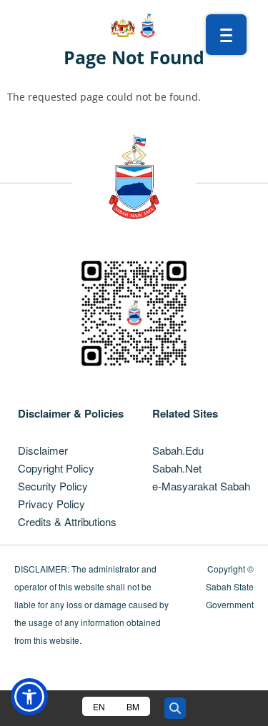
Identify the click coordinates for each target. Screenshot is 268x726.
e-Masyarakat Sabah (201, 485)
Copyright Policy (56, 467)
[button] (29, 697)
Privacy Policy (51, 503)
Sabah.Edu (178, 450)
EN (99, 706)
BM (132, 706)
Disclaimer (43, 450)
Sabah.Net (177, 467)
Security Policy (53, 485)
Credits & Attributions (67, 521)
